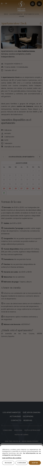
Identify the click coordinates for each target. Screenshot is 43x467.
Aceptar (35, 463)
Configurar (21, 463)
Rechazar (8, 463)
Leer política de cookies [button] (11, 458)
